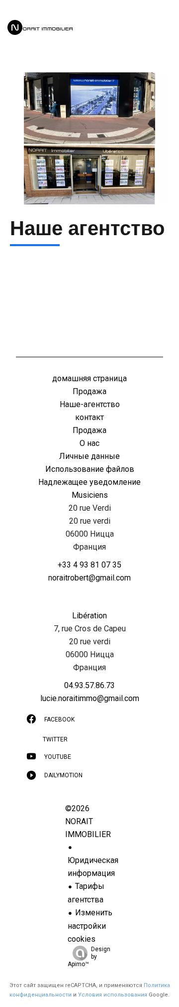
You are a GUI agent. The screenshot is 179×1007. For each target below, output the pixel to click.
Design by (89, 957)
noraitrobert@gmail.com (89, 577)
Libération (89, 615)
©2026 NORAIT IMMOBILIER (88, 821)
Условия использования (112, 995)
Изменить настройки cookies (90, 926)
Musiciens (90, 495)
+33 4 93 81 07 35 (89, 565)
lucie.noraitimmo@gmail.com (89, 698)
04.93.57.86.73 (89, 685)
